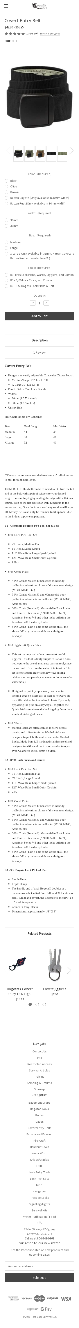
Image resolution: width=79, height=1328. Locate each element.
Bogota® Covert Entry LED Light (20, 991)
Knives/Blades (39, 1160)
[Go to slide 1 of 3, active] (30, 1004)
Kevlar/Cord (39, 1153)
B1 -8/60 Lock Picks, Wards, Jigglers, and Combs (42, 275)
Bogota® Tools (39, 1109)
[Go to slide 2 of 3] (37, 1004)
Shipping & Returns (39, 1083)
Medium (15, 242)
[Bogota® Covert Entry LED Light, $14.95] (19, 964)
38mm (14, 226)
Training (39, 1076)
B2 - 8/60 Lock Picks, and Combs (31, 280)
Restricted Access (39, 1064)
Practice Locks (39, 1198)
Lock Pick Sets (39, 1179)
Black (13, 181)
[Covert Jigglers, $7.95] (54, 964)
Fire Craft (39, 1141)
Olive (13, 186)
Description (40, 340)
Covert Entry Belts (40, 1128)
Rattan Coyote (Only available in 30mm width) (39, 198)
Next (71, 150)
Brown (14, 192)
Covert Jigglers (54, 989)
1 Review (39, 352)
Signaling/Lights (39, 1204)
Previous (8, 150)
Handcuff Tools (39, 1147)
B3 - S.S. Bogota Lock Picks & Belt (32, 286)
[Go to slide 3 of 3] (44, 1004)
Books (39, 1115)
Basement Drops (39, 1102)
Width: (40, 213)
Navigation (40, 1191)
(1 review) (32, 34)
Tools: (39, 268)
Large (14, 248)
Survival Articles (39, 1070)
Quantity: (40, 295)
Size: (39, 235)
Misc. (39, 1185)
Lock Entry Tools (39, 1172)
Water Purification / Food (39, 1217)
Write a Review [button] (50, 34)
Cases (40, 1122)
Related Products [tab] (39, 933)
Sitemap (39, 1089)
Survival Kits (40, 1210)
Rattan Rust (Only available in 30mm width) (37, 203)
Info (39, 1058)
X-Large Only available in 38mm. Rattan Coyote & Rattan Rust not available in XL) (42, 256)
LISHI (39, 1166)
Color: (39, 174)
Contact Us (39, 1051)
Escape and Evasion (39, 1134)
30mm (14, 220)
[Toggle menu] (6, 6)
